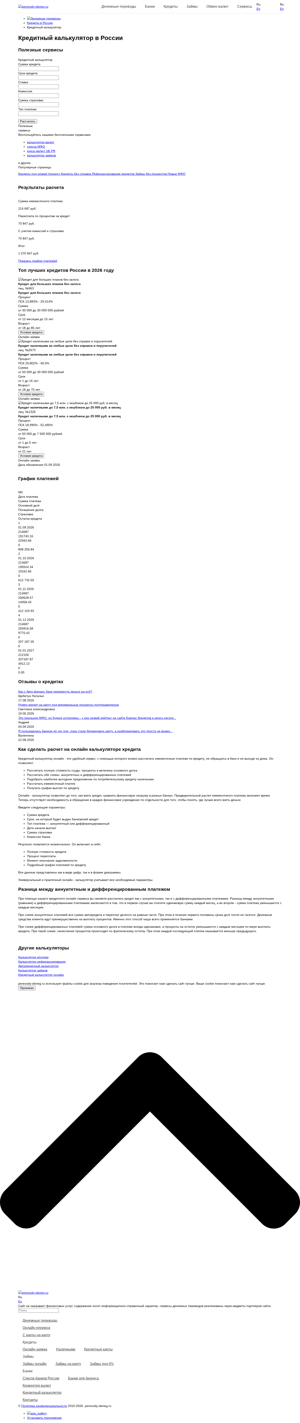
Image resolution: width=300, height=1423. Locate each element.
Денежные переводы (40, 1320)
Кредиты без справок (76, 174)
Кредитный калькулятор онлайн (41, 974)
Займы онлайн (35, 1364)
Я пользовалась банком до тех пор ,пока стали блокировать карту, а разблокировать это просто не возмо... (95, 731)
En (258, 9)
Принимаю (27, 988)
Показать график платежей (37, 261)
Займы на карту (68, 1364)
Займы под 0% (102, 1364)
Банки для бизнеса (83, 1378)
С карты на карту (36, 1335)
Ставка (23, 82)
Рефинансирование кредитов (113, 174)
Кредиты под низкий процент (39, 174)
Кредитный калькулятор (42, 1392)
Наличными (65, 1349)
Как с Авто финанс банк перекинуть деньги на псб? (55, 691)
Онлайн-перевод (36, 1328)
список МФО (36, 146)
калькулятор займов (41, 155)
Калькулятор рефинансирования (42, 961)
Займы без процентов (151, 174)
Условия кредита (31, 332)
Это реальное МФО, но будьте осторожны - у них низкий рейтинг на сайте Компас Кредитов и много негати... (97, 718)
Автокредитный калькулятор (38, 966)
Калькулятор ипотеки (33, 957)
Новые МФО (176, 174)
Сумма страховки (30, 100)
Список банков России (41, 1378)
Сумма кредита (29, 64)
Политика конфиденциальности (44, 1406)
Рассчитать (27, 121)
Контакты (30, 1400)
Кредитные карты (98, 1349)
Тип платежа (27, 109)
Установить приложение (44, 1417)
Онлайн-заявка (35, 1349)
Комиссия (25, 91)
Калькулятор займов (32, 970)
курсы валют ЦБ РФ (41, 151)
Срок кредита (28, 73)
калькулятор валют (40, 142)
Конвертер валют (37, 1385)
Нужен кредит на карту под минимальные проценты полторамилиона (68, 704)
